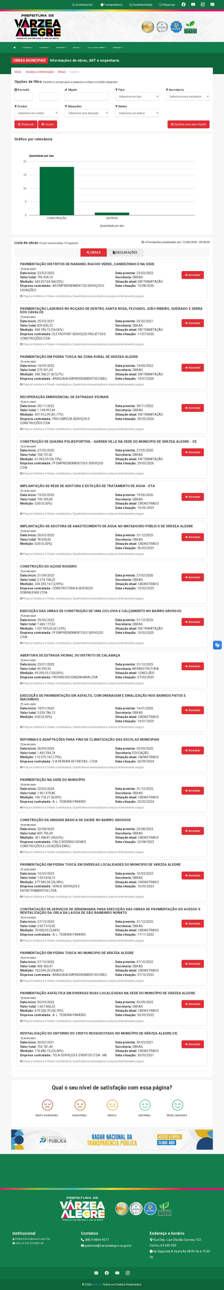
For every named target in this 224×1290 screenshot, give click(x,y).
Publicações (117, 48)
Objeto (72, 89)
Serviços (76, 48)
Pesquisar (27, 124)
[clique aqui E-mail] (96, 1273)
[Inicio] (14, 47)
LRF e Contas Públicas (96, 48)
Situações (74, 106)
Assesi (96, 1284)
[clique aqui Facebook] (107, 1273)
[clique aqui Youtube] (117, 1273)
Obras (62, 71)
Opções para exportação (189, 124)
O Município (44, 48)
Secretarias (60, 48)
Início (17, 71)
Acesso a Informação (40, 71)
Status (122, 106)
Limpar (49, 124)
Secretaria (176, 89)
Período (23, 89)
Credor (22, 106)
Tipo (120, 89)
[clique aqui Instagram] (128, 1273)
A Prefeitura (27, 48)
